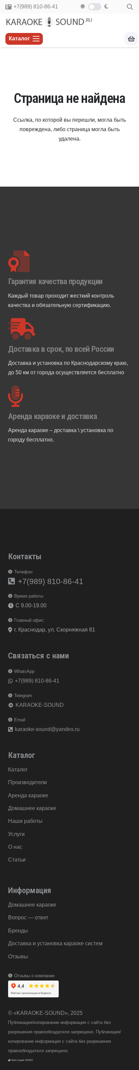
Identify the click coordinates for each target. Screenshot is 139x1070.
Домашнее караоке (32, 808)
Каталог (18, 769)
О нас (15, 847)
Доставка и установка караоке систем (55, 943)
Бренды (18, 930)
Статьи (17, 860)
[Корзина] (131, 39)
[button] (130, 6)
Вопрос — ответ (28, 917)
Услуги (16, 834)
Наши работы (25, 821)
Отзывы (18, 956)
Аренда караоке (28, 795)
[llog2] (49, 22)
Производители (27, 782)
